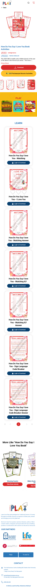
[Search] (28, 3)
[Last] (32, 424)
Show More (5, 63)
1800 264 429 (7, 582)
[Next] (27, 424)
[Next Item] (32, 84)
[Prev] (10, 424)
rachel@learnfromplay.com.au (11, 575)
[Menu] (33, 2)
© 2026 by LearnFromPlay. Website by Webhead (18, 585)
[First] (5, 424)
